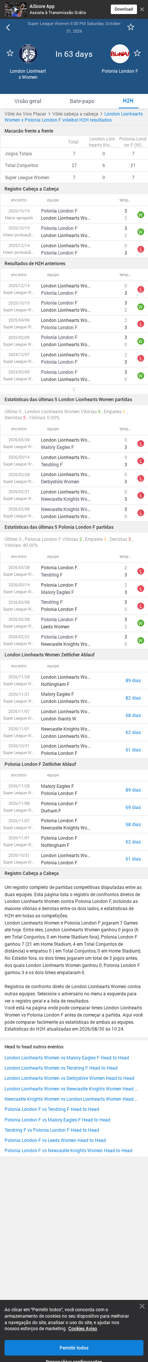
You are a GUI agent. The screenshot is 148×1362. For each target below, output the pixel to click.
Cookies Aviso (82, 1328)
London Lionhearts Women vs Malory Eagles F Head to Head (67, 1057)
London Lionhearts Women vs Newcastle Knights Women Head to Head (71, 1089)
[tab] (27, 101)
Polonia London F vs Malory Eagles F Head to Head (57, 1120)
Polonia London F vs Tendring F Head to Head (52, 1109)
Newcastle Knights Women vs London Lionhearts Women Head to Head (71, 1099)
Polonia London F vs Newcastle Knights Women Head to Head (68, 1150)
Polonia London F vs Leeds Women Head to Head (55, 1140)
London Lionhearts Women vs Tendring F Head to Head (61, 1068)
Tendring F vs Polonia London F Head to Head (52, 1130)
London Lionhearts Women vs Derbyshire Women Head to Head (69, 1078)
